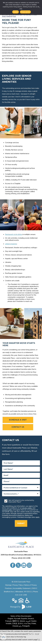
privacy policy (27, 508)
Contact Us (18, 427)
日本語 (14, 623)
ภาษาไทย (27, 623)
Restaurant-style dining (13, 234)
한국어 (20, 623)
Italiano (22, 621)
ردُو (20, 626)
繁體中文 (15, 621)
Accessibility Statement (21, 588)
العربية (28, 621)
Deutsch (31, 618)
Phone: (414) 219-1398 (21, 558)
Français (8, 621)
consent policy (7, 510)
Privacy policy (25, 12)
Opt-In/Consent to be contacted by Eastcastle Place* (21, 501)
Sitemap (8, 585)
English (10, 618)
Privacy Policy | (18, 585)
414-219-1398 (21, 595)
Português (26, 626)
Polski (33, 623)
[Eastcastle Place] (21, 545)
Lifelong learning (11, 244)
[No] (39, 7)
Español (24, 618)
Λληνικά (15, 626)
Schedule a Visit (18, 420)
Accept (15, 12)
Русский (17, 618)
